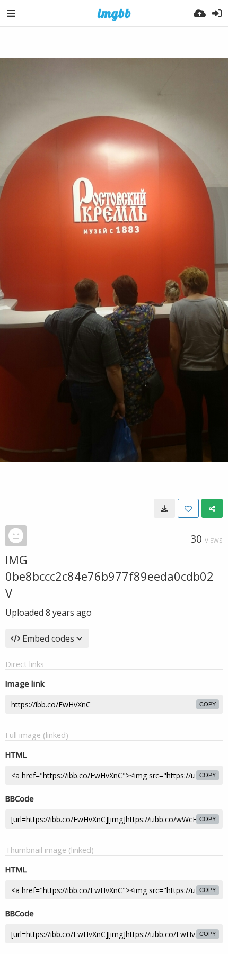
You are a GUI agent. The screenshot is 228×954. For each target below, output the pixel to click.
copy (207, 704)
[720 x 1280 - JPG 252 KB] (164, 508)
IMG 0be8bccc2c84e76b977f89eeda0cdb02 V (109, 576)
